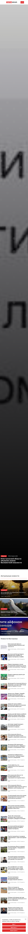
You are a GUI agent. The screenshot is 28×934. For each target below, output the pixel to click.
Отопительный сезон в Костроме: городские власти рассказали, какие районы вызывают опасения (17, 797)
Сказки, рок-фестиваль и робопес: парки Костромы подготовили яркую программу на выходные (17, 715)
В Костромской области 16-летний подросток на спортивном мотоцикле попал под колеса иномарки (16, 777)
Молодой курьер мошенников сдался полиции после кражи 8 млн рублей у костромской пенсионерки (16, 858)
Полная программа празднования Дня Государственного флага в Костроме (15, 879)
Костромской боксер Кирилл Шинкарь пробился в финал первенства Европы (16, 827)
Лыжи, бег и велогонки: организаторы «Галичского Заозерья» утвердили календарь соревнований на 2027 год (17, 817)
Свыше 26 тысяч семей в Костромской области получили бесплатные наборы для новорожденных (17, 705)
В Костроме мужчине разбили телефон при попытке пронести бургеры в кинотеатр (16, 807)
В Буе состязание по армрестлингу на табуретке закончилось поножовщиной (16, 889)
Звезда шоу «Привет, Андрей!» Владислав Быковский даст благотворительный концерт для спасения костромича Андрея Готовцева (17, 696)
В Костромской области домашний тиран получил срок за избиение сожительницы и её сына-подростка (17, 787)
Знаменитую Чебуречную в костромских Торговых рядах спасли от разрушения (16, 756)
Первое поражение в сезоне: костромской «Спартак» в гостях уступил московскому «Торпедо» (17, 666)
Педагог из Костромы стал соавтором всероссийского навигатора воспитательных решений (16, 909)
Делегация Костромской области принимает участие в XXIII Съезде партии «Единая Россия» (17, 685)
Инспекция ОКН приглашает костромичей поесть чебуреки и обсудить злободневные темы (16, 746)
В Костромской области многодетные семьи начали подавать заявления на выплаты (17, 736)
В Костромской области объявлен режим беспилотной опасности (11, 561)
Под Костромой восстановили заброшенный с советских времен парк (17, 838)
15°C (22, 2)
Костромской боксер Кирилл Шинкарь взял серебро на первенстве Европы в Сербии (16, 655)
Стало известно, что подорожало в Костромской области (16, 766)
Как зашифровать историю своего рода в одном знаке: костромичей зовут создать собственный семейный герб (15, 868)
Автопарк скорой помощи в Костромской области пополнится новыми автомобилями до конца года (16, 726)
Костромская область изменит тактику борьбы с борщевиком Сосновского (16, 848)
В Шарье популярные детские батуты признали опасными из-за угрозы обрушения (17, 899)
